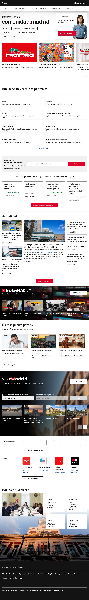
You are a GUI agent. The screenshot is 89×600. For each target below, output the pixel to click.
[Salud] (22, 101)
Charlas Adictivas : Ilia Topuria (75, 315)
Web (23, 470)
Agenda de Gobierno (9, 36)
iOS (28, 470)
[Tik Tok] (35, 584)
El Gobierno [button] (69, 8)
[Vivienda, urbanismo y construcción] (66, 113)
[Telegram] (46, 584)
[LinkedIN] (25, 584)
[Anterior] (79, 78)
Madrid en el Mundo (9, 578)
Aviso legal (5, 590)
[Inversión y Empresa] (22, 138)
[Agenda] (63, 520)
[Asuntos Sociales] (22, 126)
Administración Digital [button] (19, 8)
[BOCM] (63, 500)
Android (25, 472)
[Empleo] (22, 113)
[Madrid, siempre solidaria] (19, 55)
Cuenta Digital (81, 3)
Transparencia (60, 574)
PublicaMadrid (73, 574)
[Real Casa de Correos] (84, 500)
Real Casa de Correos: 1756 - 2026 (55, 315)
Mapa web (14, 590)
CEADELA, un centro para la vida (11, 315)
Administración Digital (45, 574)
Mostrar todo (43, 148)
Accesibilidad (48, 590)
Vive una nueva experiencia (45, 395)
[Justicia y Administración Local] (66, 138)
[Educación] (66, 101)
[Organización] (85, 520)
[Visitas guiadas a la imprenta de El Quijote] (72, 345)
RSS (20, 578)
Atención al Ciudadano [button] (39, 8)
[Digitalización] (66, 126)
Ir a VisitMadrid (77, 381)
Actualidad (13, 574)
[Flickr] (41, 584)
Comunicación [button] (55, 8)
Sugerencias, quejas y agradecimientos (30, 590)
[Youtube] (20, 584)
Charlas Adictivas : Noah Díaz (32, 315)
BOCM (5, 28)
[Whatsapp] (30, 584)
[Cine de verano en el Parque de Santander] (43, 346)
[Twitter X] (15, 584)
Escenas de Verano (29, 28)
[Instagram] (9, 584)
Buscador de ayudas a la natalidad (25, 32)
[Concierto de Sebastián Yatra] (15, 344)
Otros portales (58, 590)
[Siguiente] (85, 78)
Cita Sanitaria (16, 28)
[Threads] (51, 584)
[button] (67, 33)
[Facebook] (4, 584)
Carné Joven (6, 32)
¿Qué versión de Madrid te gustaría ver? (15, 395)
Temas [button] (5, 8)
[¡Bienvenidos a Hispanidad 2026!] (56, 55)
